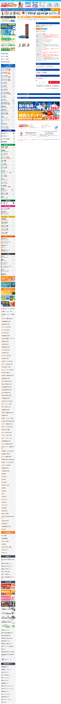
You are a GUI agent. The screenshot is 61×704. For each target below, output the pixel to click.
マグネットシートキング (8, 688)
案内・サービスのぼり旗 (8, 462)
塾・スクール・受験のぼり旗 (8, 447)
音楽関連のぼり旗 (6, 441)
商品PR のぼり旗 (6, 453)
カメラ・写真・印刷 (7, 435)
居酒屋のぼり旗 (6, 335)
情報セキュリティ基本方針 (46, 126)
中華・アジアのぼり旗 (7, 361)
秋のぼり (5, 496)
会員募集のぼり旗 (6, 321)
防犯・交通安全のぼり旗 (8, 412)
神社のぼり (5, 510)
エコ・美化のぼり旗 (7, 432)
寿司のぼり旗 (5, 344)
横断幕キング (5, 667)
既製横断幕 (5, 538)
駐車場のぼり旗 (6, 409)
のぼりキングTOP (20, 19)
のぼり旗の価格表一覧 (7, 632)
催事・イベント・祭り (7, 311)
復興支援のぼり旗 (6, 526)
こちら (54, 134)
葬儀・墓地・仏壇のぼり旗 (8, 459)
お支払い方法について (7, 566)
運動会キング (5, 683)
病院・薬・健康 (6, 429)
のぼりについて (6, 630)
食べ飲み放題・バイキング (8, 338)
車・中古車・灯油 (6, 406)
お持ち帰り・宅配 (6, 367)
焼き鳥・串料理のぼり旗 (8, 375)
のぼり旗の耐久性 (6, 635)
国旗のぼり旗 (5, 468)
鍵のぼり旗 (5, 415)
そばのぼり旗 (5, 333)
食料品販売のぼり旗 (7, 389)
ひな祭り (5, 476)
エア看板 (5, 535)
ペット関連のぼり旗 (7, 456)
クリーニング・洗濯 (7, 404)
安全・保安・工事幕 (7, 547)
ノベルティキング (6, 694)
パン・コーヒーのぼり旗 (8, 369)
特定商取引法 (31, 126)
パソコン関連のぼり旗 (7, 444)
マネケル (5, 702)
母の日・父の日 (6, 485)
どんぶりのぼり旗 (6, 355)
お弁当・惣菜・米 (6, 372)
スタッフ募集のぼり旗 (7, 318)
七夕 (4, 493)
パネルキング (5, 672)
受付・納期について (7, 563)
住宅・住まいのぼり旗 (7, 401)
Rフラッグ (5, 552)
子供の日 (5, 482)
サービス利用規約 (45, 125)
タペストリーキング (7, 699)
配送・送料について (7, 569)
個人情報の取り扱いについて (34, 127)
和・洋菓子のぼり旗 (7, 381)
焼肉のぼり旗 (5, 341)
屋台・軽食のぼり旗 (7, 384)
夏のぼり (5, 491)
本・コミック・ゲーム (7, 438)
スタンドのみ (49, 66)
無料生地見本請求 (6, 61)
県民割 (4, 488)
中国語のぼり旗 (6, 471)
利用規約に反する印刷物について (8, 655)
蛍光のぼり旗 (5, 520)
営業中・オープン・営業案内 (8, 315)
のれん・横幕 (5, 541)
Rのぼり (4, 529)
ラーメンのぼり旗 (6, 327)
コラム (4, 649)
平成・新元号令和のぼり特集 (8, 517)
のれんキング (5, 680)
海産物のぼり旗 (6, 347)
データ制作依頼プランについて (8, 577)
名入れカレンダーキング (8, 686)
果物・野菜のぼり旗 (7, 395)
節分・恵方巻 (5, 513)
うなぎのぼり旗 (6, 350)
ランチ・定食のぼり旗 (7, 364)
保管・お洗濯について (7, 643)
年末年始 (5, 508)
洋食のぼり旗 (5, 358)
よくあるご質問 (6, 571)
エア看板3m (44, 72)
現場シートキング (6, 669)
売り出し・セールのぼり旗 (8, 308)
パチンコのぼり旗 (6, 465)
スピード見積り (5, 59)
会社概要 (31, 125)
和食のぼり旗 (5, 352)
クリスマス (5, 505)
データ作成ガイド (6, 574)
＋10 (48, 86)
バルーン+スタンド (40, 66)
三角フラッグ (5, 550)
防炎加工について (6, 641)
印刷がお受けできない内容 (8, 651)
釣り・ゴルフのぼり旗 (7, 426)
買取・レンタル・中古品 (8, 418)
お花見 (4, 479)
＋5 (40, 86)
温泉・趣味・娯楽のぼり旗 (8, 421)
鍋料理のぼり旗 (6, 378)
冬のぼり (5, 502)
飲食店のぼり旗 (6, 324)
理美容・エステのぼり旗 (8, 451)
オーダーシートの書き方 (8, 646)
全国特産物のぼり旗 (7, 387)
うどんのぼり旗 (6, 330)
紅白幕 (4, 544)
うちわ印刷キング (6, 675)
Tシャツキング (6, 677)
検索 (13, 20)
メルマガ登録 (5, 56)
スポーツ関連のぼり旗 (7, 424)
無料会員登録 (5, 53)
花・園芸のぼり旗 (6, 392)
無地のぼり (5, 523)
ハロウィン (5, 499)
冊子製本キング (6, 696)
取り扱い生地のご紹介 (7, 638)
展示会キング (5, 691)
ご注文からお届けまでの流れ (8, 560)
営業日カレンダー (8, 659)
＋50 (56, 86)
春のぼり (5, 473)
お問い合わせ (44, 127)
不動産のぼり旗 (6, 398)
